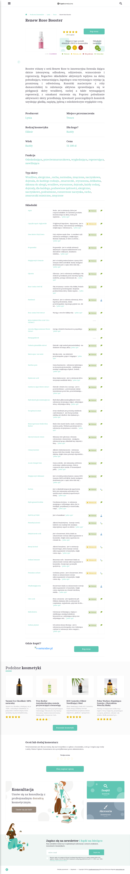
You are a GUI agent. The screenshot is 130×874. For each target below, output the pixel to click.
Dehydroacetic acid (34, 534)
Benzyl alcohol (33, 547)
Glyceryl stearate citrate (36, 437)
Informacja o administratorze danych (58, 860)
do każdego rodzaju (48, 180)
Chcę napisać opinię (65, 769)
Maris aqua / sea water (35, 354)
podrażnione (48, 191)
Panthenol (31, 300)
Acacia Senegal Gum (35, 463)
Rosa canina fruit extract (36, 313)
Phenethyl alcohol (34, 523)
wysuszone (66, 184)
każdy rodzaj (91, 184)
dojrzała (30, 180)
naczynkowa (93, 177)
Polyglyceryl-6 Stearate (35, 260)
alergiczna (44, 177)
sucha (55, 177)
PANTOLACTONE (34, 515)
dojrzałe (78, 184)
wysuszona (82, 180)
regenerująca (96, 159)
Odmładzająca (33, 159)
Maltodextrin (32, 612)
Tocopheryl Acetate (34, 411)
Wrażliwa (31, 177)
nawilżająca (32, 163)
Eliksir (29, 131)
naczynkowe (32, 191)
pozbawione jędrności (64, 188)
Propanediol (32, 247)
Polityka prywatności (62, 869)
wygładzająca (79, 159)
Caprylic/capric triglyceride (37, 223)
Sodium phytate (33, 625)
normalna (65, 177)
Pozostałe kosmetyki (65, 727)
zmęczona (78, 177)
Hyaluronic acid (33, 378)
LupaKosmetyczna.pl (94, 869)
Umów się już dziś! (24, 809)
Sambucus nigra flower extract (38, 387)
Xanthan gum (32, 365)
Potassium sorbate (34, 573)
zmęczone (57, 195)
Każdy (70, 131)
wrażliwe (53, 184)
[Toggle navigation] (8, 3)
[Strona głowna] (27, 14)
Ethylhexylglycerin (34, 586)
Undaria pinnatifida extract (37, 345)
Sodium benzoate (34, 560)
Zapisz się (96, 852)
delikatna (95, 180)
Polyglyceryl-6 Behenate (36, 476)
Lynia (28, 117)
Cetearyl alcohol (33, 450)
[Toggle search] (122, 3)
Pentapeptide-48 (33, 338)
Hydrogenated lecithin (35, 502)
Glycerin (31, 274)
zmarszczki (68, 180)
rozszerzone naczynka (70, 191)
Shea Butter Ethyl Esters (36, 234)
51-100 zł (71, 145)
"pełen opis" (66, 217)
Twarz (70, 117)
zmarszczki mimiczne (38, 195)
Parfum (30, 489)
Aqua (30, 210)
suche (87, 191)
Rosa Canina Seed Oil (35, 287)
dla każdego (43, 188)
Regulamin (73, 869)
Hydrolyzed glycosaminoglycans (39, 400)
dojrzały (30, 188)
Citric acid (31, 599)
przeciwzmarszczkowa (56, 159)
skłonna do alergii (35, 184)
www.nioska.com (120, 869)
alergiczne (84, 188)
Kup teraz (94, 31)
